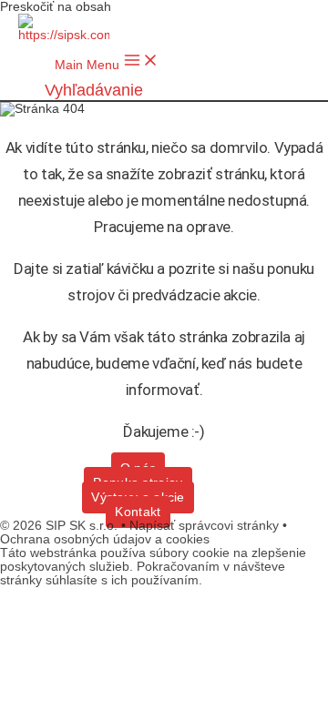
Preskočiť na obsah (55, 7)
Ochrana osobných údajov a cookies (105, 539)
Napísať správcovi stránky (205, 525)
